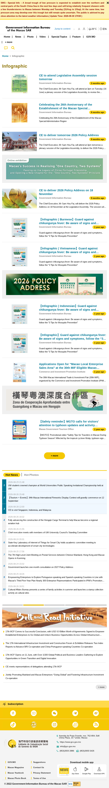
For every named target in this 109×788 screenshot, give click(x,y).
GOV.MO (12, 762)
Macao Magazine (16, 767)
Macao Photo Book (17, 778)
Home (5, 56)
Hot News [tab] (12, 474)
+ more (101, 687)
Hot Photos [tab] (31, 474)
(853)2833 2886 (67, 751)
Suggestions (39, 762)
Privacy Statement (42, 773)
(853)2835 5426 (87, 751)
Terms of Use (39, 778)
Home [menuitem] (7, 37)
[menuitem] (18, 37)
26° (94, 29)
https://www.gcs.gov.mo (70, 742)
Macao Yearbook (16, 773)
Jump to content (62, 29)
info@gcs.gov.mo (68, 746)
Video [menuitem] (42, 37)
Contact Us (38, 767)
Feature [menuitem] (76, 37)
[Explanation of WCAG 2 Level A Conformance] (74, 784)
